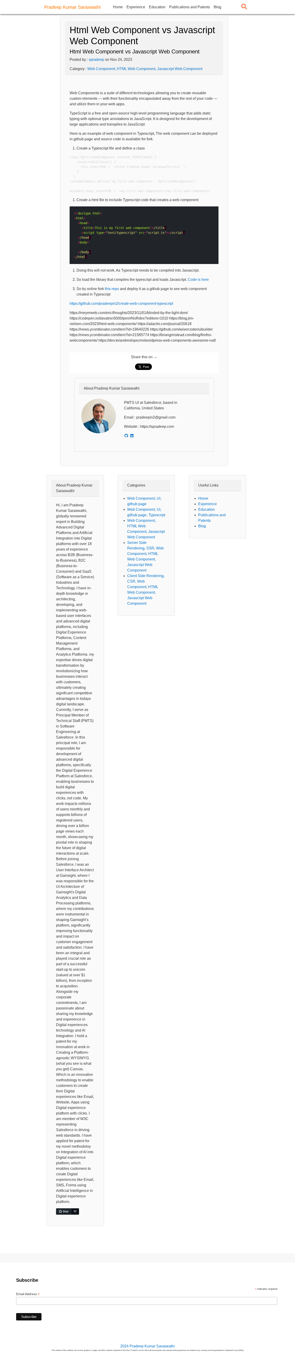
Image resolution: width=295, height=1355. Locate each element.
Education (157, 7)
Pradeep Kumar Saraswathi (72, 7)
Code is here (198, 280)
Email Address (28, 1294)
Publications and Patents (189, 7)
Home (118, 7)
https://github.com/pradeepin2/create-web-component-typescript (121, 303)
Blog (217, 7)
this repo (112, 289)
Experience (136, 7)
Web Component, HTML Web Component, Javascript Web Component (144, 69)
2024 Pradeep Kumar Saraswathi (147, 1346)
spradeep (96, 60)
